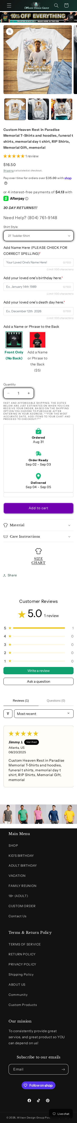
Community (18, 995)
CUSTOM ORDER (22, 906)
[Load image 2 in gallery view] (38, 109)
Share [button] (12, 575)
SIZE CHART (38, 561)
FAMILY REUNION (23, 886)
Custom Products (23, 1005)
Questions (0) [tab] (56, 700)
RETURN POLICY (22, 954)
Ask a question (38, 681)
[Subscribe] (63, 1069)
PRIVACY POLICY (22, 964)
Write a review (38, 670)
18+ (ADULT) (18, 896)
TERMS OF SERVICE (25, 944)
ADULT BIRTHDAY (23, 866)
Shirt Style (10, 227)
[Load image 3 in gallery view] (61, 109)
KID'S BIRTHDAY (21, 856)
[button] (9, 5)
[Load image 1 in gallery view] (15, 109)
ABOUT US (17, 985)
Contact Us (17, 916)
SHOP (13, 846)
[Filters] (7, 713)
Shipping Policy (21, 974)
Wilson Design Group (30, 1117)
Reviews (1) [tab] (21, 700)
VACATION (17, 876)
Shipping (8, 170)
